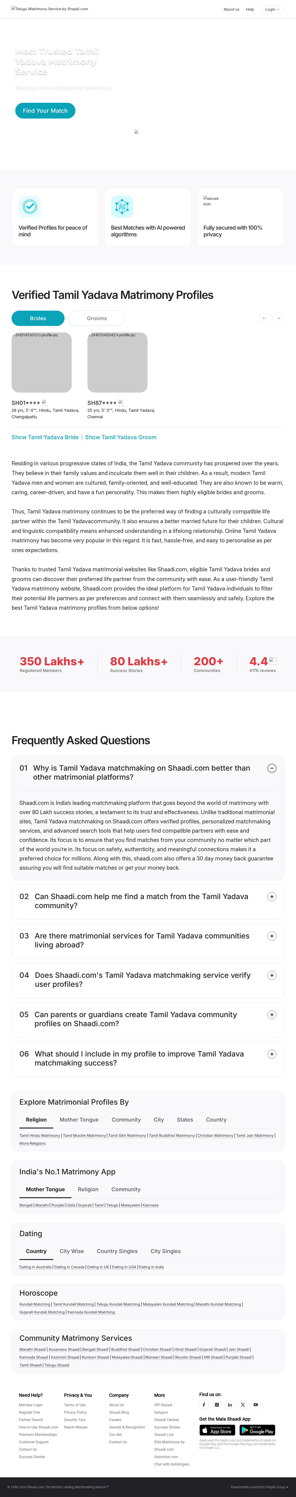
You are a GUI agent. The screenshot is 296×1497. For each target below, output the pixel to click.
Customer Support (34, 1442)
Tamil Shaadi (30, 1365)
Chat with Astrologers (171, 1464)
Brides (38, 318)
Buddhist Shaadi (125, 1349)
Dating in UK (98, 1267)
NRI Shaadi (213, 1357)
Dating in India (151, 1267)
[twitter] (242, 1404)
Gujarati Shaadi (212, 1349)
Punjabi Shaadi (238, 1357)
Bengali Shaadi (95, 1349)
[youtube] (255, 1404)
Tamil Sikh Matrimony (127, 1135)
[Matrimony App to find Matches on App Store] (217, 1430)
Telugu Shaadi (56, 1365)
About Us (116, 1405)
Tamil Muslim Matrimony (84, 1135)
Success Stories (32, 1457)
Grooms (97, 318)
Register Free (29, 1412)
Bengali (26, 1205)
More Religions (32, 1143)
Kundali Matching (34, 1304)
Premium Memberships (38, 1434)
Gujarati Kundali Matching (42, 1312)
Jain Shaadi (238, 1349)
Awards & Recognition (127, 1427)
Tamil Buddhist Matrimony (172, 1135)
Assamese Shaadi (64, 1349)
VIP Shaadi (163, 1405)
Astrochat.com (166, 1457)
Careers (115, 1420)
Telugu (112, 1205)
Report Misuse (75, 1427)
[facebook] (204, 1404)
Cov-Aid (115, 1434)
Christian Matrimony (215, 1135)
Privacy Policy (75, 1412)
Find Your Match (45, 110)
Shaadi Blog (119, 1412)
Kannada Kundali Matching (91, 1312)
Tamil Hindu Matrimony (39, 1135)
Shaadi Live (163, 1434)
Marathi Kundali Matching (218, 1304)
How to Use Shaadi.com (38, 1427)
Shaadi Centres (166, 1420)
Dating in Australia (35, 1267)
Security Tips (74, 1420)
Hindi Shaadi (185, 1349)
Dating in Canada (69, 1267)
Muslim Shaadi (188, 1357)
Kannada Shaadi (33, 1357)
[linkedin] (229, 1404)
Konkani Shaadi (95, 1357)
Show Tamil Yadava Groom (120, 437)
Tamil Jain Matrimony (255, 1135)
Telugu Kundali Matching (118, 1304)
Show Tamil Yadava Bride (45, 437)
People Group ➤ (277, 1487)
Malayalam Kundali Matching (168, 1304)
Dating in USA (124, 1267)
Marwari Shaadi (159, 1357)
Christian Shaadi (157, 1349)
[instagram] (217, 1404)
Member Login (31, 1405)
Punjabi (58, 1205)
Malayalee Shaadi (127, 1357)
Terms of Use (75, 1405)
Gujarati (85, 1205)
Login (270, 9)
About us (232, 9)
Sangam (161, 1412)
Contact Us (28, 1449)
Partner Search (31, 1420)
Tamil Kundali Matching (73, 1304)
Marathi (42, 1205)
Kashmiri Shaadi (65, 1357)
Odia (71, 1205)
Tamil (99, 1205)
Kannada (150, 1205)
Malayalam (130, 1205)
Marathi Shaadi (32, 1349)
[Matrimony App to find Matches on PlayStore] (257, 1430)
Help (250, 9)
